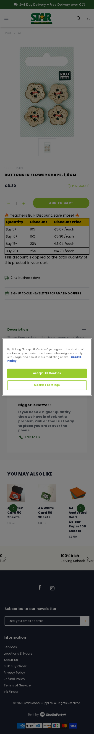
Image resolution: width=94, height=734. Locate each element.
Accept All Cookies (47, 373)
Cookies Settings (47, 385)
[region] (46, 367)
